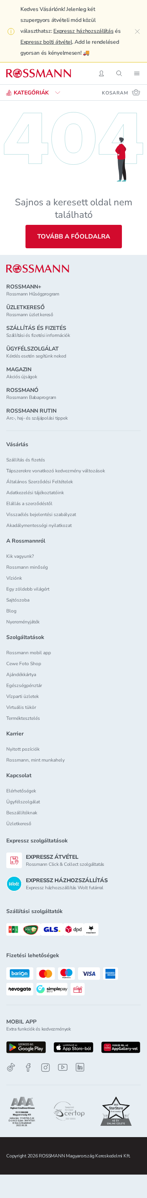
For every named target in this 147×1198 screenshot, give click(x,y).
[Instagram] (45, 1067)
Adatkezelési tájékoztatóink (35, 493)
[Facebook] (28, 1067)
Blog (11, 611)
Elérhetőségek (21, 791)
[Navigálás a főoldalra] (38, 73)
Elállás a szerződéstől (29, 503)
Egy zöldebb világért (27, 589)
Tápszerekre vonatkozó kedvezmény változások (55, 471)
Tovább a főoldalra (73, 236)
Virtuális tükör (21, 707)
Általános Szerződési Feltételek (39, 482)
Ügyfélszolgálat (23, 802)
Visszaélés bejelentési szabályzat (41, 514)
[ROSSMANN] (37, 268)
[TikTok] (11, 1067)
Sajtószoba (17, 600)
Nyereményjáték (23, 622)
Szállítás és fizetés (25, 460)
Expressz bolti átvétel (46, 42)
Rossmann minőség (27, 567)
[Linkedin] (80, 1067)
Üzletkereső (18, 824)
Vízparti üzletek (22, 696)
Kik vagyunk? (20, 556)
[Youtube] (62, 1067)
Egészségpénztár (24, 685)
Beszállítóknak (21, 813)
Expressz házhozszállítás (83, 31)
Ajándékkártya (21, 674)
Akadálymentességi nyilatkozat (39, 525)
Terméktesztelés (23, 718)
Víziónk (14, 578)
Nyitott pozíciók (23, 749)
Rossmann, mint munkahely (35, 760)
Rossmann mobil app (28, 653)
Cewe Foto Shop (23, 663)
